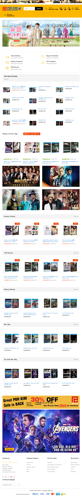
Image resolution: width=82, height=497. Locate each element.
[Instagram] (13, 477)
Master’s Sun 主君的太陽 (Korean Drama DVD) (18, 87)
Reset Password (75, 464)
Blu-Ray (7, 324)
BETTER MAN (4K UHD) (68, 383)
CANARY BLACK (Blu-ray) (72, 86)
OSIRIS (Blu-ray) (69, 120)
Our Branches (51, 469)
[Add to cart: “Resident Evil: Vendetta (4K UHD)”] (46, 380)
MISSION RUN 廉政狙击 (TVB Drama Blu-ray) (50, 277)
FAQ (28, 469)
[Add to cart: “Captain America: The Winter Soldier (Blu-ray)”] (27, 310)
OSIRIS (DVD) (42, 120)
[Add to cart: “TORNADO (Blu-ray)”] (46, 345)
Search (39, 8)
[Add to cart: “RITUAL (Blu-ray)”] (66, 345)
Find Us (29, 464)
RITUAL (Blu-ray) (69, 109)
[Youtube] (11, 477)
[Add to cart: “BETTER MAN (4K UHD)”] (66, 380)
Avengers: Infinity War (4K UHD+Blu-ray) (46, 98)
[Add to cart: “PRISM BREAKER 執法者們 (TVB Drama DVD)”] (66, 155)
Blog (28, 471)
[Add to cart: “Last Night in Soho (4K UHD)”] (27, 380)
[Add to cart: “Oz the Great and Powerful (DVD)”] (46, 310)
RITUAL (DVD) (42, 109)
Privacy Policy (51, 471)
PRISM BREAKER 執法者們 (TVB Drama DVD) (70, 162)
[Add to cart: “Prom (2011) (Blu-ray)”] (66, 310)
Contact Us (30, 462)
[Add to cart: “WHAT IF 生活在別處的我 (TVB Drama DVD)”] (66, 274)
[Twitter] (5, 477)
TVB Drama (8, 253)
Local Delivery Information (54, 464)
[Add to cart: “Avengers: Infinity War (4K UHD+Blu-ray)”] (8, 310)
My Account (74, 462)
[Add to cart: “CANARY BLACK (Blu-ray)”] (27, 345)
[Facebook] (3, 477)
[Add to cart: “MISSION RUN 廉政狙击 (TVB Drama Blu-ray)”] (46, 274)
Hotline (51, 7)
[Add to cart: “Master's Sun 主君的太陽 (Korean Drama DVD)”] (8, 155)
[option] (12, 151)
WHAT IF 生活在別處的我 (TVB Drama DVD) (70, 277)
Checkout (73, 471)
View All (6, 79)
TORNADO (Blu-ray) (17, 109)
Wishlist (73, 467)
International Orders (53, 467)
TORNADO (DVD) (69, 97)
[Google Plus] (8, 477)
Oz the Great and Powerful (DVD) (50, 313)
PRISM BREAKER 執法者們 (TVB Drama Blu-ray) (50, 162)
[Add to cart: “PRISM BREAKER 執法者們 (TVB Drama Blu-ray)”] (47, 155)
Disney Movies (9, 289)
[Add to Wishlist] (16, 155)
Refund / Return (31, 467)
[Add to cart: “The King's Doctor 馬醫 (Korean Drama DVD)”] (66, 237)
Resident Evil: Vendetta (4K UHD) (50, 384)
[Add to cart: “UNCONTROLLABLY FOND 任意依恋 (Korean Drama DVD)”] (46, 237)
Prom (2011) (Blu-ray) (68, 313)
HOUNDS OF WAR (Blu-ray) (45, 87)
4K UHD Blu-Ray (10, 359)
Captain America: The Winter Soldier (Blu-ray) (29, 313)
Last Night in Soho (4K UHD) (31, 383)
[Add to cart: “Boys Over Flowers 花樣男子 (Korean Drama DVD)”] (28, 155)
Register (77, 9)
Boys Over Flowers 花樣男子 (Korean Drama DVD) (19, 120)
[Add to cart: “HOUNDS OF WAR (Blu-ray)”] (8, 345)
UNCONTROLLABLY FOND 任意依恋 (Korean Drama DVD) (50, 240)
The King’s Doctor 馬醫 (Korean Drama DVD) (68, 240)
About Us (49, 462)
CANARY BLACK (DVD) (18, 97)
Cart (72, 469)
